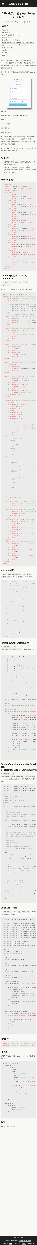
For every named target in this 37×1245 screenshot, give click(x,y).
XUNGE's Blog (18, 3)
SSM (16, 22)
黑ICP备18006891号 (25, 1240)
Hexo (10, 1243)
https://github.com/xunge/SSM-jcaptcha (14, 115)
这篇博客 (9, 148)
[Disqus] (18, 1155)
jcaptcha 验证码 (6, 132)
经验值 (28, 22)
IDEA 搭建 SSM (5, 128)
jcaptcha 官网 (5, 124)
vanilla (24, 1243)
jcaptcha (21, 22)
